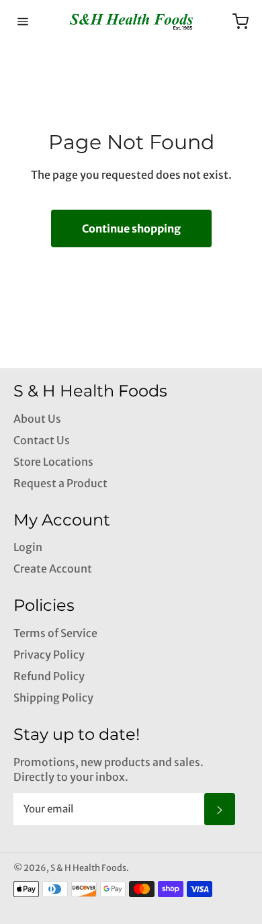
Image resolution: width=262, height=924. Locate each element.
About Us (37, 418)
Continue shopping (131, 228)
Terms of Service (55, 633)
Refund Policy (49, 676)
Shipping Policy (53, 697)
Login (27, 547)
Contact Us (41, 440)
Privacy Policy (49, 654)
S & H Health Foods (88, 867)
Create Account (52, 568)
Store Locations (53, 461)
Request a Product (60, 483)
